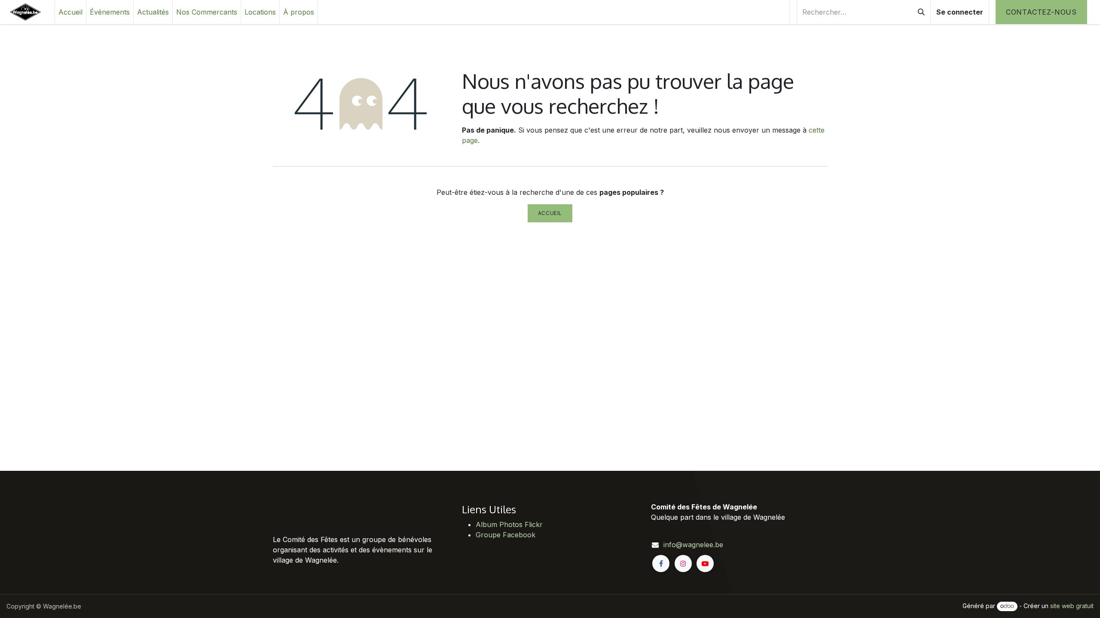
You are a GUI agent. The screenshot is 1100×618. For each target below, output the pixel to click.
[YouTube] (705, 563)
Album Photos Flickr (509, 524)
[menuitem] (70, 12)
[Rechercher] (921, 12)
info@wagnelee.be (693, 544)
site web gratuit (1072, 605)
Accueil (550, 213)
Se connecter (959, 12)
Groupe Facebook (505, 534)
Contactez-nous (1041, 12)
